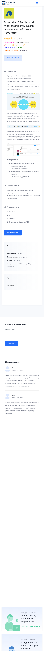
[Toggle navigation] (37, 3)
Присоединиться (13, 58)
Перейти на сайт (12, 232)
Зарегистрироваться (30, 626)
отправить (11, 344)
